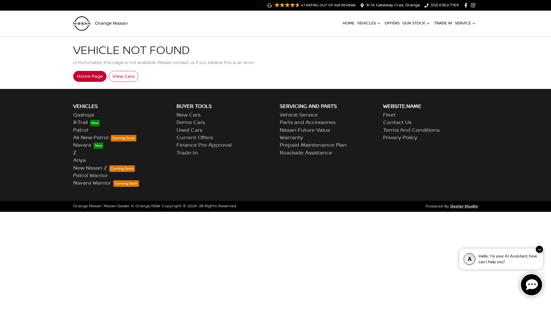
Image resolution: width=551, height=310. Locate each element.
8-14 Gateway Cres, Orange (393, 5)
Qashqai (83, 115)
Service (463, 23)
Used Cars (189, 130)
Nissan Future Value (305, 130)
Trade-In (187, 153)
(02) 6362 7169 (445, 5)
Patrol (80, 130)
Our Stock (413, 23)
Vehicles (366, 23)
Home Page (90, 76)
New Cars (188, 115)
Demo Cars (190, 122)
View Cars (123, 76)
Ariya (79, 160)
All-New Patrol (90, 138)
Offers (392, 23)
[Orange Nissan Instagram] (474, 5)
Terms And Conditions (411, 130)
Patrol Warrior (90, 176)
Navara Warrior (92, 183)
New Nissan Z (90, 168)
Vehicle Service (299, 115)
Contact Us (397, 122)
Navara (82, 145)
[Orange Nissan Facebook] (467, 5)
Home (348, 23)
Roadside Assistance (306, 153)
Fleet (389, 115)
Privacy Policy (400, 138)
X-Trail (80, 122)
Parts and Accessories (307, 122)
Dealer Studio (464, 206)
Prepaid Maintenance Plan (313, 145)
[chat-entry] (531, 284)
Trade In (443, 23)
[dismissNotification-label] (539, 249)
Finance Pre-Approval (204, 145)
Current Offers (194, 138)
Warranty (291, 138)
